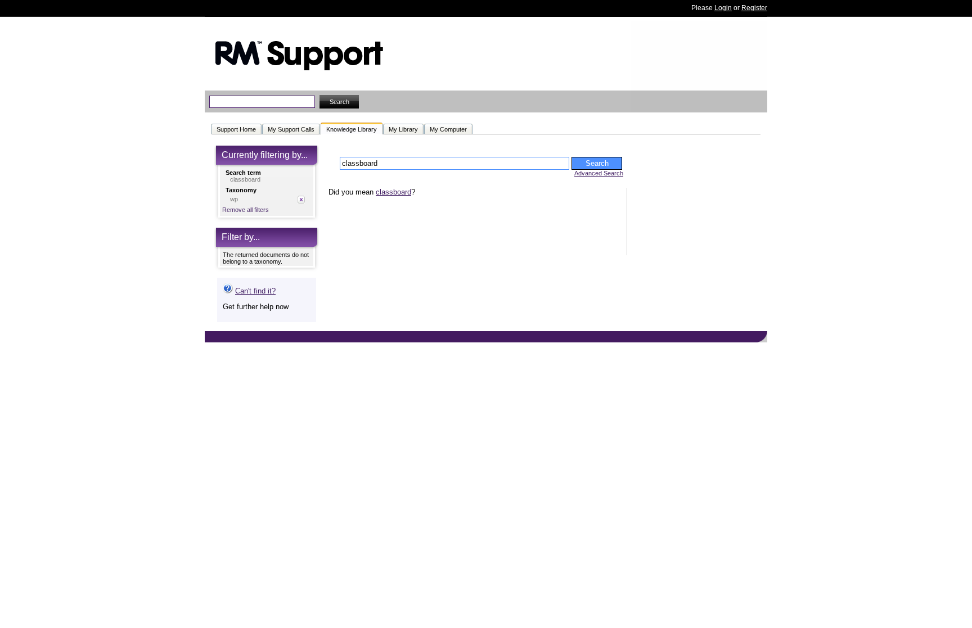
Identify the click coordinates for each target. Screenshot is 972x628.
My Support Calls (291, 129)
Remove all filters (245, 209)
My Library (403, 129)
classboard (393, 192)
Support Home (236, 129)
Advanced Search (598, 173)
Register (754, 8)
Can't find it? (255, 291)
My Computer (448, 129)
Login (723, 8)
